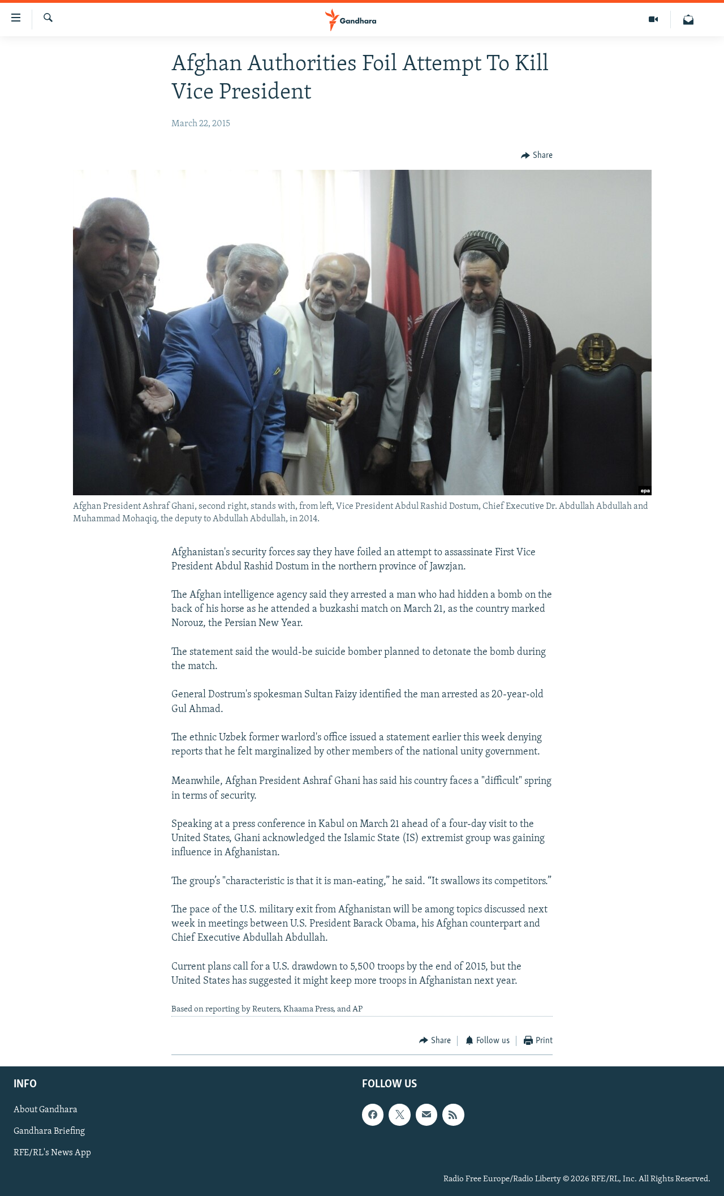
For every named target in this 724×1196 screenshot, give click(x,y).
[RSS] (453, 1114)
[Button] (537, 155)
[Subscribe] (426, 1114)
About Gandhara (45, 1109)
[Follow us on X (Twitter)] (399, 1114)
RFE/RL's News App (52, 1153)
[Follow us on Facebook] (372, 1114)
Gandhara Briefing (49, 1131)
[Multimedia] (653, 19)
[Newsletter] (688, 19)
